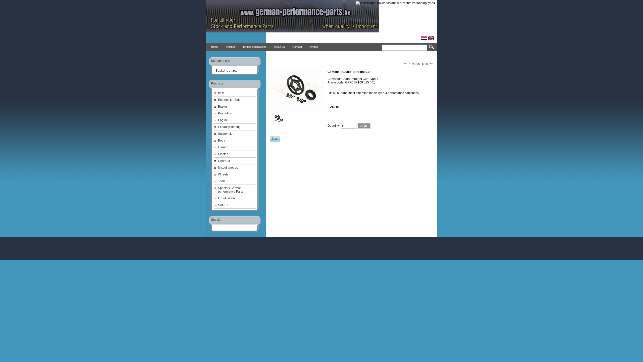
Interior (223, 147)
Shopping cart (220, 61)
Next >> (427, 64)
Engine (223, 120)
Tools (221, 181)
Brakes (223, 106)
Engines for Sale (229, 100)
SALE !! (223, 205)
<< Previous (411, 64)
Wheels (223, 174)
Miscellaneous (228, 167)
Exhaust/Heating (229, 127)
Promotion (225, 113)
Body (221, 140)
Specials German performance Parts (230, 189)
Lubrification (226, 198)
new (221, 93)
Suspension (226, 133)
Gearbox (224, 161)
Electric (223, 154)
